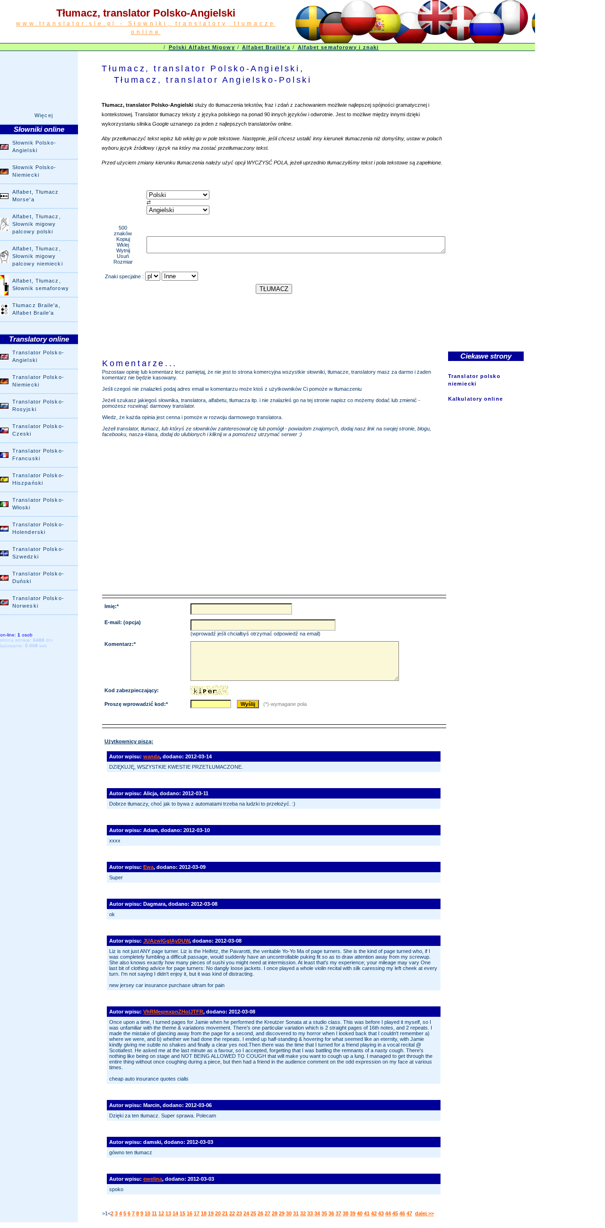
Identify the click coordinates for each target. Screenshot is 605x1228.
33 (310, 1213)
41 (367, 1213)
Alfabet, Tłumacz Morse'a (35, 195)
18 (204, 1213)
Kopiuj (123, 239)
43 (381, 1213)
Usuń (123, 256)
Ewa (148, 867)
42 (374, 1213)
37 (338, 1213)
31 (296, 1213)
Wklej (123, 245)
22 (232, 1213)
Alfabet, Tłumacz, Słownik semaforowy (40, 284)
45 (395, 1213)
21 (225, 1213)
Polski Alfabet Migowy (202, 47)
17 (196, 1213)
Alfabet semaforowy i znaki (338, 47)
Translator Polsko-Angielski (38, 356)
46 (402, 1213)
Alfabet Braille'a (266, 47)
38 (345, 1213)
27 (267, 1213)
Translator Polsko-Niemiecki (38, 380)
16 (189, 1213)
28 (274, 1213)
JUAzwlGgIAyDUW (166, 941)
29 (282, 1213)
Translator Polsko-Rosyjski (38, 405)
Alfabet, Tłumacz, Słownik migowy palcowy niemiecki (37, 256)
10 (147, 1213)
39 (352, 1213)
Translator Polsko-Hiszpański (38, 479)
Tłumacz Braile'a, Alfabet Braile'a (36, 309)
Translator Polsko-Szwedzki (38, 552)
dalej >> (424, 1213)
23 (239, 1213)
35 (324, 1213)
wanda (151, 756)
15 (182, 1213)
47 (409, 1213)
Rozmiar (123, 262)
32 (303, 1213)
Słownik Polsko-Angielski (34, 146)
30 (289, 1213)
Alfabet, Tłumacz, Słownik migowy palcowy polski (36, 224)
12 (161, 1213)
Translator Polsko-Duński (38, 577)
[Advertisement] (274, 315)
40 (360, 1213)
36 (331, 1213)
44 (388, 1213)
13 (168, 1213)
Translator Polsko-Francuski (38, 454)
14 (175, 1213)
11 (154, 1213)
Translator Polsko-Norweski (38, 602)
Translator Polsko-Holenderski (38, 528)
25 (253, 1213)
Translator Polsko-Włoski (38, 503)
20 (218, 1213)
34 (317, 1213)
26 (260, 1213)
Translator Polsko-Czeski (38, 430)
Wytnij (123, 250)
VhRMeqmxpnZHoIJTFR (173, 1011)
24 (246, 1213)
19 (211, 1213)
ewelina (152, 1179)
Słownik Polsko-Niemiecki (34, 171)
